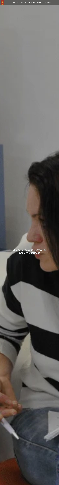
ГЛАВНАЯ (14, 2)
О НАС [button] (17, 2)
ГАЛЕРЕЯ (43, 2)
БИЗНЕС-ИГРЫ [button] (39, 2)
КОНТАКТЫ (49, 2)
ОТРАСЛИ (25, 2)
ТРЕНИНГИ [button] (34, 2)
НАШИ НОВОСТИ (21, 2)
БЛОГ (45, 2)
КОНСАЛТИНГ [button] (30, 2)
